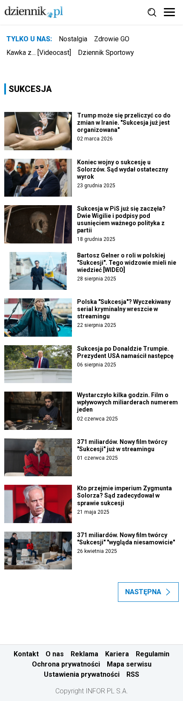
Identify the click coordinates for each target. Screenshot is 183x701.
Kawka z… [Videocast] (38, 53)
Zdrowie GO (111, 39)
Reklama (84, 654)
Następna (143, 592)
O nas (55, 654)
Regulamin (152, 654)
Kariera (117, 654)
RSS (132, 674)
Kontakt (26, 654)
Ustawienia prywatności (82, 674)
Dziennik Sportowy (106, 53)
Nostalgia (73, 39)
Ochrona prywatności (66, 664)
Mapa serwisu (129, 664)
